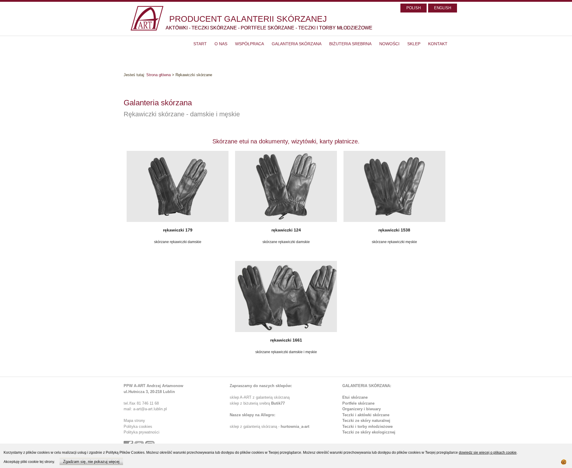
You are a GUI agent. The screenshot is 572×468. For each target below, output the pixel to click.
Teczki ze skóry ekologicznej (368, 432)
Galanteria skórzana (296, 43)
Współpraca (249, 43)
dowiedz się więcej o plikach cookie (488, 452)
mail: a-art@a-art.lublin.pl (145, 409)
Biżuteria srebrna (350, 43)
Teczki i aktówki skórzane (365, 415)
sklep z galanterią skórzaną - (255, 426)
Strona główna (158, 75)
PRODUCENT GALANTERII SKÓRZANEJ (248, 19)
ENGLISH (442, 8)
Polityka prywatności (141, 432)
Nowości (389, 43)
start (200, 43)
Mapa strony (134, 420)
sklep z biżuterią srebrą (257, 403)
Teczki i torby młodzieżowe (367, 426)
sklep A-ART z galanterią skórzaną (260, 397)
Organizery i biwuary (361, 409)
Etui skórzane (355, 397)
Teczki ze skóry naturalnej (366, 420)
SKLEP (413, 43)
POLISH (413, 8)
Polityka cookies (138, 426)
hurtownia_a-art (295, 426)
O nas (220, 43)
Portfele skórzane (358, 403)
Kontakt (437, 43)
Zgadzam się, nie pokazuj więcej (91, 461)
